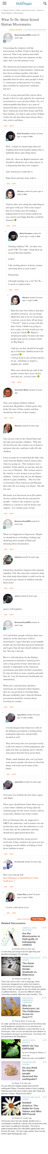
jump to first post (23, 919)
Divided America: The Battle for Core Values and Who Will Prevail (31, 1108)
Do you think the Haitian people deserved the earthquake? (30, 1073)
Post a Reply (38, 919)
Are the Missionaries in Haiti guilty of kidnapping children (31, 939)
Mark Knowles (23, 134)
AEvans (20, 191)
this (31, 136)
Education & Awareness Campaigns (28, 1000)
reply (5, 126)
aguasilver (21, 715)
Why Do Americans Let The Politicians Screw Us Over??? (31, 1011)
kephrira (18, 557)
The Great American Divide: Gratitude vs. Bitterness (29, 969)
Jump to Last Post (16, 30)
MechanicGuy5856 (23, 35)
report (11, 126)
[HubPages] (24, 4)
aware (17, 596)
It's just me (19, 862)
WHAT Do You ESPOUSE (30, 1047)
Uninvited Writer (22, 390)
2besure (18, 426)
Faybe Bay (21, 894)
